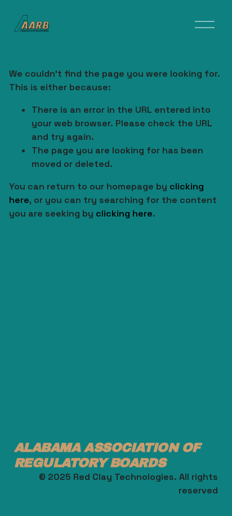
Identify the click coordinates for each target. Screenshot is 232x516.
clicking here (124, 213)
